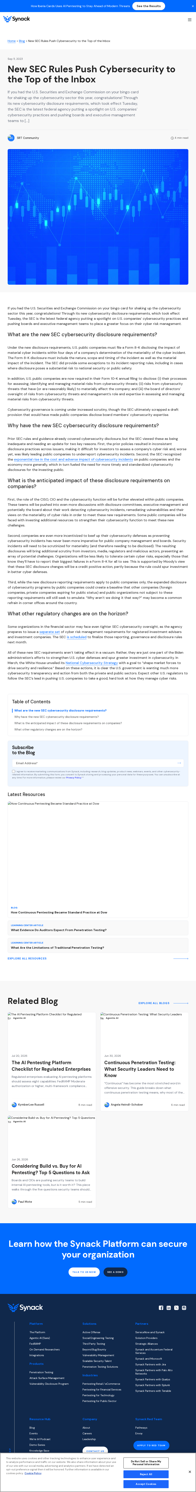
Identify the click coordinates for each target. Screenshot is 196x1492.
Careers (87, 1433)
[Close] (190, 1472)
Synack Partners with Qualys (152, 1379)
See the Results (149, 6)
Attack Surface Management (46, 1378)
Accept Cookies (146, 1484)
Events (33, 1433)
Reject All (146, 1474)
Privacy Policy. (74, 777)
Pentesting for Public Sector (99, 1401)
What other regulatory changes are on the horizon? (48, 729)
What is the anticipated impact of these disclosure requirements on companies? (68, 723)
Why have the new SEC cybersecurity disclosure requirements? (56, 717)
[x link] (176, 1308)
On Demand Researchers (44, 1349)
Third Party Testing (93, 1343)
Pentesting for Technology (98, 1395)
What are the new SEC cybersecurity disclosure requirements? (60, 710)
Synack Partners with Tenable (153, 1391)
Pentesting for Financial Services (101, 1389)
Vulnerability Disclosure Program (49, 1383)
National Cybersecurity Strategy (92, 663)
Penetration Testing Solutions (100, 1366)
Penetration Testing (41, 1372)
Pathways (141, 1427)
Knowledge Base (39, 1450)
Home (12, 41)
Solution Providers (146, 1338)
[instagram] (184, 1308)
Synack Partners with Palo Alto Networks (153, 1371)
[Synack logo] (16, 19)
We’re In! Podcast (39, 1439)
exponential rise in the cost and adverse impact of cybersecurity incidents (73, 459)
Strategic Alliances (146, 1343)
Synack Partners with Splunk (152, 1385)
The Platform (37, 1332)
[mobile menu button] (189, 19)
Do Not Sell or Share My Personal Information (146, 1463)
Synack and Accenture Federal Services (153, 1351)
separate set (49, 632)
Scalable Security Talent (97, 1361)
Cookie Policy (33, 1473)
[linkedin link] (169, 1308)
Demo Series (37, 1445)
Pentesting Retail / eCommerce (101, 1383)
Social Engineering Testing (98, 1338)
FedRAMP (35, 1343)
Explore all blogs (154, 1003)
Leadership (89, 1439)
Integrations (36, 1355)
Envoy (139, 1433)
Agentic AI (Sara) (39, 1338)
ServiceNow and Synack (149, 1332)
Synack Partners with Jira (150, 1364)
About (86, 1427)
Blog (22, 41)
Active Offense (91, 1332)
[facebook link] (161, 1308)
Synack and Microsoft (148, 1358)
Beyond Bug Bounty (94, 1349)
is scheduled (77, 637)
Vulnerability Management (98, 1355)
